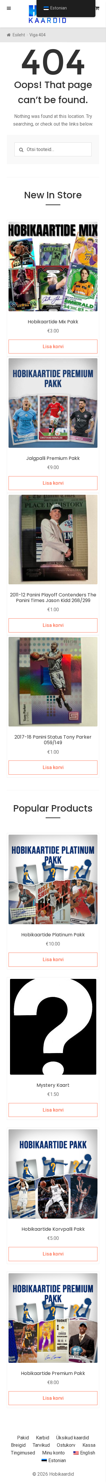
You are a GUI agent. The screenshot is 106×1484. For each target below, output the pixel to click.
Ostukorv (66, 1445)
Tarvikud (41, 1445)
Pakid (23, 1438)
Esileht (19, 35)
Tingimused (23, 1453)
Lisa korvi (53, 346)
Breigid (18, 1445)
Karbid (42, 1438)
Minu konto (53, 1453)
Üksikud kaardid (72, 1438)
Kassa (88, 1445)
